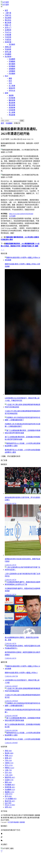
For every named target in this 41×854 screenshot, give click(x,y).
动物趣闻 (12, 71)
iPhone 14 (10, 805)
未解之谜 (8, 47)
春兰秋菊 (8, 22)
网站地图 (16, 822)
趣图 (10, 78)
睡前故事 (12, 100)
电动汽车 (10, 801)
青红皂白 (8, 20)
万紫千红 (8, 15)
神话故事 (12, 115)
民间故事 (12, 98)
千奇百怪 (8, 37)
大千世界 (12, 216)
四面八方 (8, 25)
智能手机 (10, 777)
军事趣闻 (12, 61)
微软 (8, 782)
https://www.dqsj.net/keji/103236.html (21, 214)
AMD (8, 794)
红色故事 (12, 110)
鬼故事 (11, 95)
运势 (8, 807)
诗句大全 (12, 90)
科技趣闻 (8, 54)
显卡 (8, 796)
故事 (6, 93)
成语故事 (12, 107)
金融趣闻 (12, 69)
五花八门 (8, 27)
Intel (8, 803)
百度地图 (22, 822)
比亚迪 (9, 780)
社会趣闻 (12, 59)
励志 (10, 81)
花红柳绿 (8, 18)
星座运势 (12, 88)
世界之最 (8, 52)
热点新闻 (8, 56)
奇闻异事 (8, 42)
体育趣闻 (12, 66)
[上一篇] (2, 249)
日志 (10, 83)
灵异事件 (12, 44)
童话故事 (12, 103)
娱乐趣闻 (12, 64)
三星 (8, 770)
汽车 (8, 760)
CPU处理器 (11, 799)
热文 (6, 76)
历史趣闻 (12, 73)
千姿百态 (8, 39)
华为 (9, 765)
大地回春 (8, 35)
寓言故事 (12, 105)
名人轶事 (12, 86)
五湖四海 (8, 30)
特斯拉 (9, 768)
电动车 (9, 753)
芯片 (8, 772)
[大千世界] (5, 2)
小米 (9, 775)
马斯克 (9, 763)
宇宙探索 (8, 49)
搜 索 (21, 120)
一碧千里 (8, 13)
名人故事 (12, 112)
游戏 (8, 751)
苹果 (9, 755)
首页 (6, 10)
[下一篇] (3, 249)
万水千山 (8, 32)
